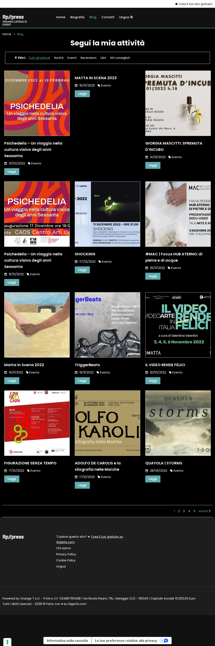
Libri (103, 58)
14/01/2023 (157, 157)
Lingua (124, 17)
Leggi (12, 171)
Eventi (72, 58)
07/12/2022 (87, 262)
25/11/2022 (157, 268)
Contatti (107, 17)
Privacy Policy (66, 554)
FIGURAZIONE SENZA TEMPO (30, 463)
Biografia (77, 17)
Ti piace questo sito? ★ (89, 539)
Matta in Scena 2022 (24, 364)
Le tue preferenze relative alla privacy (126, 640)
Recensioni (88, 58)
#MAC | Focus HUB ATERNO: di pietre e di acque (173, 257)
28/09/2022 (158, 471)
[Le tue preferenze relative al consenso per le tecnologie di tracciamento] (7, 642)
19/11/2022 (15, 372)
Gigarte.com (77, 604)
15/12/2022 (16, 274)
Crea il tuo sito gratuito (195, 4)
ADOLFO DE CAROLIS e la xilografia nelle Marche (98, 466)
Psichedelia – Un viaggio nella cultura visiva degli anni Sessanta (33, 149)
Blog (92, 17)
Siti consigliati (120, 58)
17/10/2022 (16, 471)
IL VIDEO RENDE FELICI (165, 364)
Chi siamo (63, 548)
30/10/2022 (157, 372)
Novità (58, 58)
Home (60, 17)
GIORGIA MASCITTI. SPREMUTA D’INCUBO (173, 146)
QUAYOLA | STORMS (163, 463)
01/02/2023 (16, 163)
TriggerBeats (87, 364)
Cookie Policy (66, 560)
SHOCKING (85, 254)
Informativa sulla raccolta (67, 640)
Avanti (204, 511)
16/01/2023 (87, 85)
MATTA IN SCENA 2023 (96, 77)
